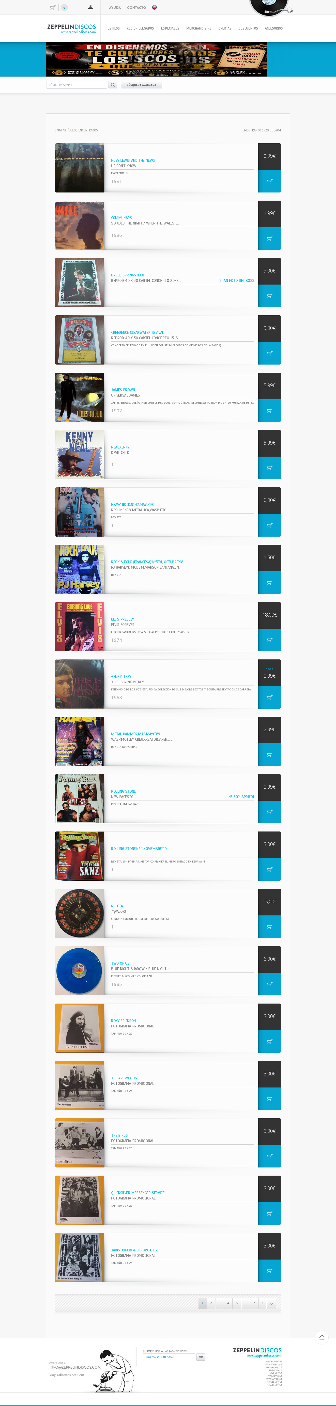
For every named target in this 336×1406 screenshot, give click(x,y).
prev (60, 58)
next (276, 58)
